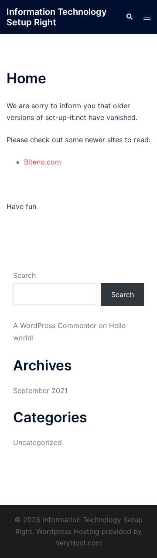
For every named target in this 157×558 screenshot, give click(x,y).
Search (24, 275)
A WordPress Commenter (54, 325)
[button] (129, 17)
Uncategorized (37, 442)
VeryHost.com (78, 542)
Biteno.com (42, 161)
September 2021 (40, 390)
